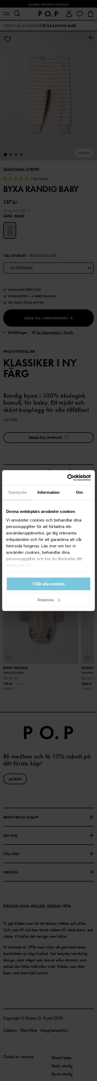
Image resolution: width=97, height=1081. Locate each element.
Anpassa (45, 599)
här (29, 565)
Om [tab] (79, 492)
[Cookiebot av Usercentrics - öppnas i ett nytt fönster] (68, 477)
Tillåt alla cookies (48, 584)
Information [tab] (48, 492)
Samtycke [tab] (17, 492)
